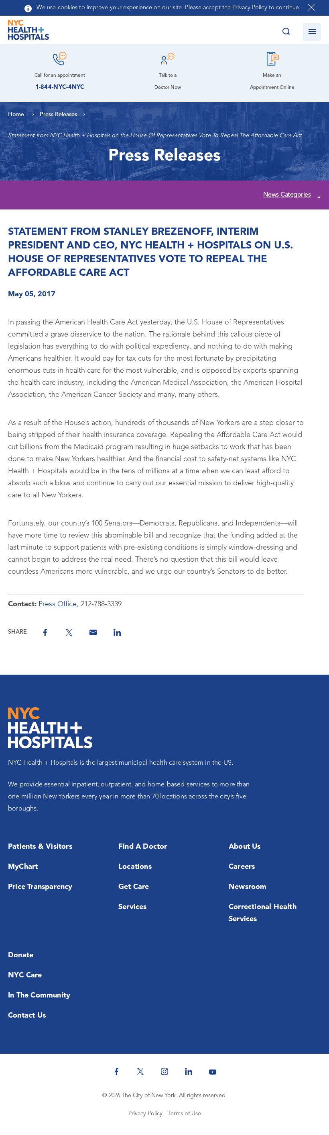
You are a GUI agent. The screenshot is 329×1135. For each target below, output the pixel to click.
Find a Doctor (142, 846)
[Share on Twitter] (69, 632)
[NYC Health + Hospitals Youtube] (213, 1071)
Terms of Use (184, 1114)
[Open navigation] (312, 32)
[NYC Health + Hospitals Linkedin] (189, 1071)
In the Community (39, 995)
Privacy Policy (145, 1114)
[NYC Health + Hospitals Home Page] (28, 32)
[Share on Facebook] (45, 632)
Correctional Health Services (263, 913)
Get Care (133, 887)
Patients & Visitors (40, 846)
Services (132, 907)
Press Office (58, 604)
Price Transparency (40, 887)
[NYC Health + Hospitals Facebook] (116, 1071)
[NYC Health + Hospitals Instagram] (164, 1071)
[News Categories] (318, 195)
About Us (245, 846)
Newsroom (248, 887)
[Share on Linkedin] (117, 632)
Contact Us (27, 1015)
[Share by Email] (93, 632)
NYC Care (25, 975)
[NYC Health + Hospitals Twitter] (140, 1071)
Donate (20, 955)
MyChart (23, 866)
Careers (242, 866)
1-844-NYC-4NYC (60, 87)
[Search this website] (286, 32)
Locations (135, 866)
